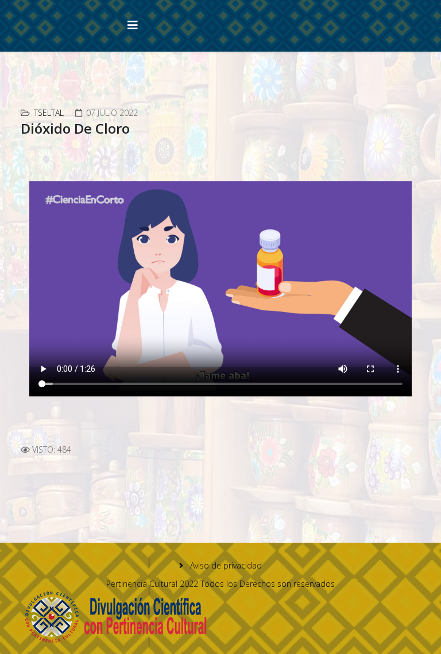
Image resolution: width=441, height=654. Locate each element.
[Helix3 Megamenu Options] (132, 25)
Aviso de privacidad (225, 565)
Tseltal (49, 112)
